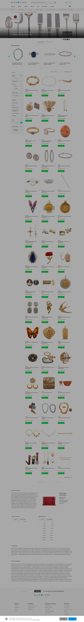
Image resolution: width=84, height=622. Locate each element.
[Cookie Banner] (42, 619)
